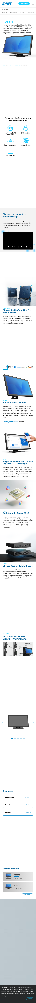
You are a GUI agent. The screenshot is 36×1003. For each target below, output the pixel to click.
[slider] (9, 247)
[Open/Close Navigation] (32, 3)
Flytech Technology (7, 3)
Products (10, 65)
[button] (12, 738)
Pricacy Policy (14, 993)
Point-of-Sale (17, 65)
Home (4, 65)
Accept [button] (30, 998)
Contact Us (24, 4)
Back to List (27, 894)
